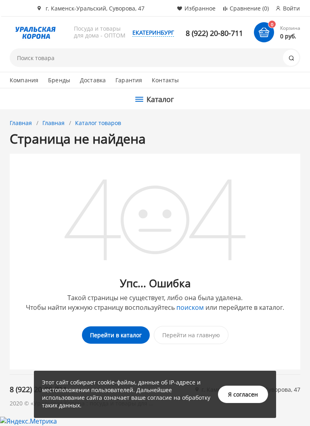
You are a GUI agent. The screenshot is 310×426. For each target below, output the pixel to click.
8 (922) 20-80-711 (214, 33)
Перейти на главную (191, 335)
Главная (21, 123)
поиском (190, 307)
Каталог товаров (98, 123)
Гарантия (128, 80)
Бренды (59, 80)
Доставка (93, 80)
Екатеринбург (153, 32)
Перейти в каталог (116, 335)
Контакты (165, 80)
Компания (24, 80)
